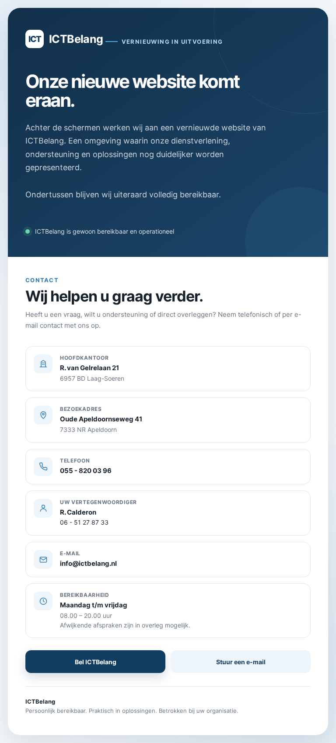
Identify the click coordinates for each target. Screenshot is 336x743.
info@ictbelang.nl (88, 563)
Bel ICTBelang (95, 662)
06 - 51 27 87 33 (84, 522)
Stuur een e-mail (241, 662)
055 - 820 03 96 (86, 470)
